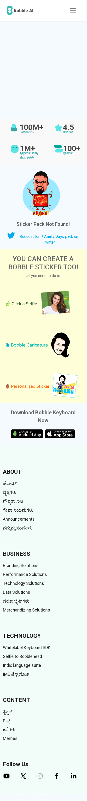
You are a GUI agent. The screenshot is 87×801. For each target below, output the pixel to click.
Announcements (19, 519)
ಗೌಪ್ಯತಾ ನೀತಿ (13, 501)
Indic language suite (22, 665)
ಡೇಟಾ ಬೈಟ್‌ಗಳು (16, 601)
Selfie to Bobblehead (22, 656)
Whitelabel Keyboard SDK (27, 647)
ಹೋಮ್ (10, 483)
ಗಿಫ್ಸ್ (6, 720)
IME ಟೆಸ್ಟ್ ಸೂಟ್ (16, 674)
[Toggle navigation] (73, 10)
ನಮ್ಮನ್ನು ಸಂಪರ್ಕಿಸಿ (17, 527)
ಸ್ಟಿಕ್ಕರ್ (7, 711)
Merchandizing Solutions (26, 609)
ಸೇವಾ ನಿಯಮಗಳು (18, 510)
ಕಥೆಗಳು (9, 729)
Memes (10, 738)
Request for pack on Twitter (49, 239)
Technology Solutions (23, 583)
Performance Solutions (25, 574)
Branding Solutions (21, 565)
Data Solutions (16, 592)
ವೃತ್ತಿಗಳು (9, 492)
